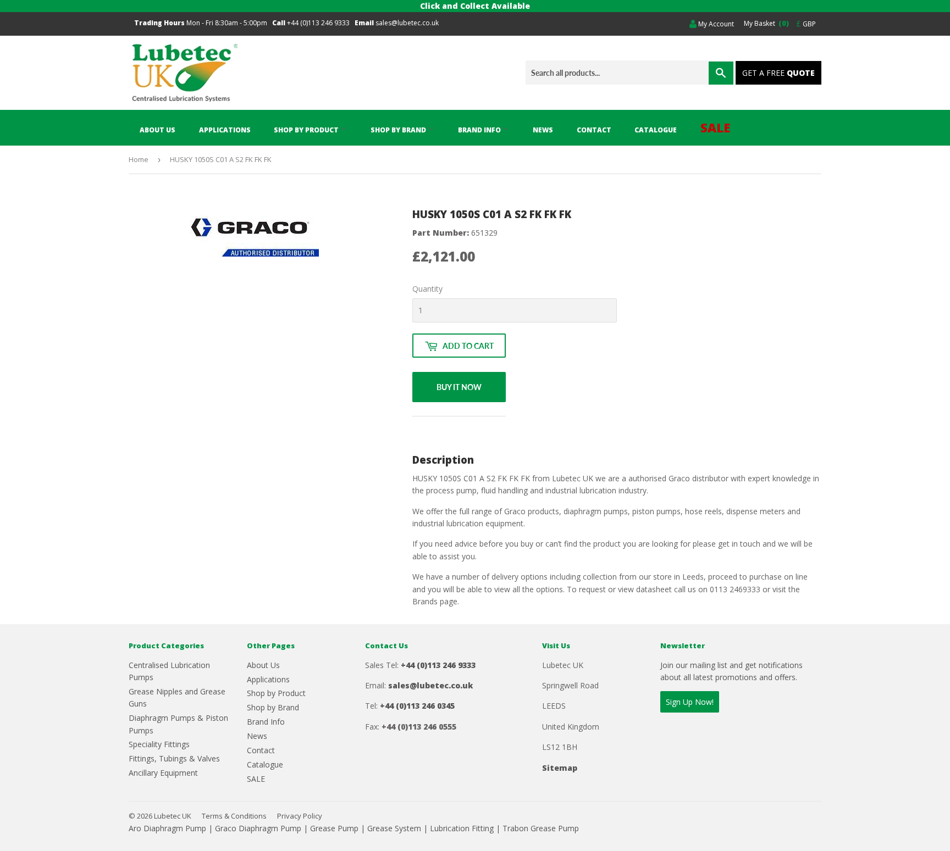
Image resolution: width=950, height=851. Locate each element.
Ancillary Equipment (163, 772)
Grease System (394, 828)
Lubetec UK (172, 816)
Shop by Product (307, 130)
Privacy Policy (299, 816)
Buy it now (459, 387)
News (543, 130)
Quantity (427, 288)
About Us (157, 130)
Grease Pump (334, 828)
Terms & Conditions (234, 816)
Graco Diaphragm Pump (258, 828)
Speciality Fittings (159, 744)
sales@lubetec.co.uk (407, 22)
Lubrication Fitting (462, 828)
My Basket (765, 23)
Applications (225, 130)
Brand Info (480, 130)
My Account (715, 24)
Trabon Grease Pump (540, 828)
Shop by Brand (399, 130)
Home (138, 159)
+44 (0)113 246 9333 (318, 22)
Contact (594, 130)
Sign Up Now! (690, 702)
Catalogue (655, 130)
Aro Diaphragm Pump (167, 828)
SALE (715, 127)
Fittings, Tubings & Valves (174, 758)
